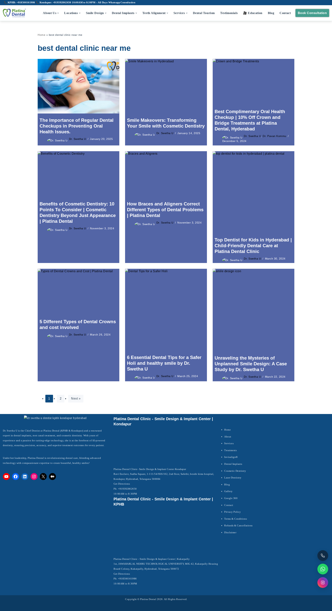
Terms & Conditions (235, 518)
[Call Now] (322, 555)
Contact (285, 13)
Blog (271, 13)
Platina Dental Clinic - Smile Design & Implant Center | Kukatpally (152, 559)
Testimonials (229, 13)
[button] (58, 13)
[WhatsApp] (322, 569)
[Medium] (52, 476)
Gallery (228, 491)
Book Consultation (312, 13)
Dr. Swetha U (77, 138)
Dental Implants (233, 463)
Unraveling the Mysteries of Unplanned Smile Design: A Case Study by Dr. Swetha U (251, 363)
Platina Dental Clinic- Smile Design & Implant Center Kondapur (150, 469)
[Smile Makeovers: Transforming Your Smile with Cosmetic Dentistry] (166, 86)
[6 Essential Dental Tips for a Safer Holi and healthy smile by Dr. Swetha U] (166, 310)
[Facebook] (15, 476)
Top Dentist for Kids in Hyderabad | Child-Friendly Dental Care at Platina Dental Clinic (253, 245)
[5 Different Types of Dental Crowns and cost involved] (78, 292)
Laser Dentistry (233, 477)
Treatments (230, 450)
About (227, 436)
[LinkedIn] (24, 476)
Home (41, 34)
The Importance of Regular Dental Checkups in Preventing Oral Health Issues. (77, 126)
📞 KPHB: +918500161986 (20, 2)
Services (229, 443)
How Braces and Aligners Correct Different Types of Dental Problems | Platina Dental (165, 209)
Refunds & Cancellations (238, 525)
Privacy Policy (232, 511)
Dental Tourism (204, 13)
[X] (43, 476)
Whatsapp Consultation (121, 2)
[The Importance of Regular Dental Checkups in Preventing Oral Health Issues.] (78, 86)
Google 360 (230, 498)
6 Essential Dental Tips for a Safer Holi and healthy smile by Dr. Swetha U (164, 363)
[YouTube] (6, 476)
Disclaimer (230, 532)
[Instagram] (34, 476)
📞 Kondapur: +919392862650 (54, 2)
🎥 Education (252, 13)
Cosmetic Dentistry (235, 470)
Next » (76, 398)
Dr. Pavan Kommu (274, 136)
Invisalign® (231, 457)
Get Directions (122, 483)
